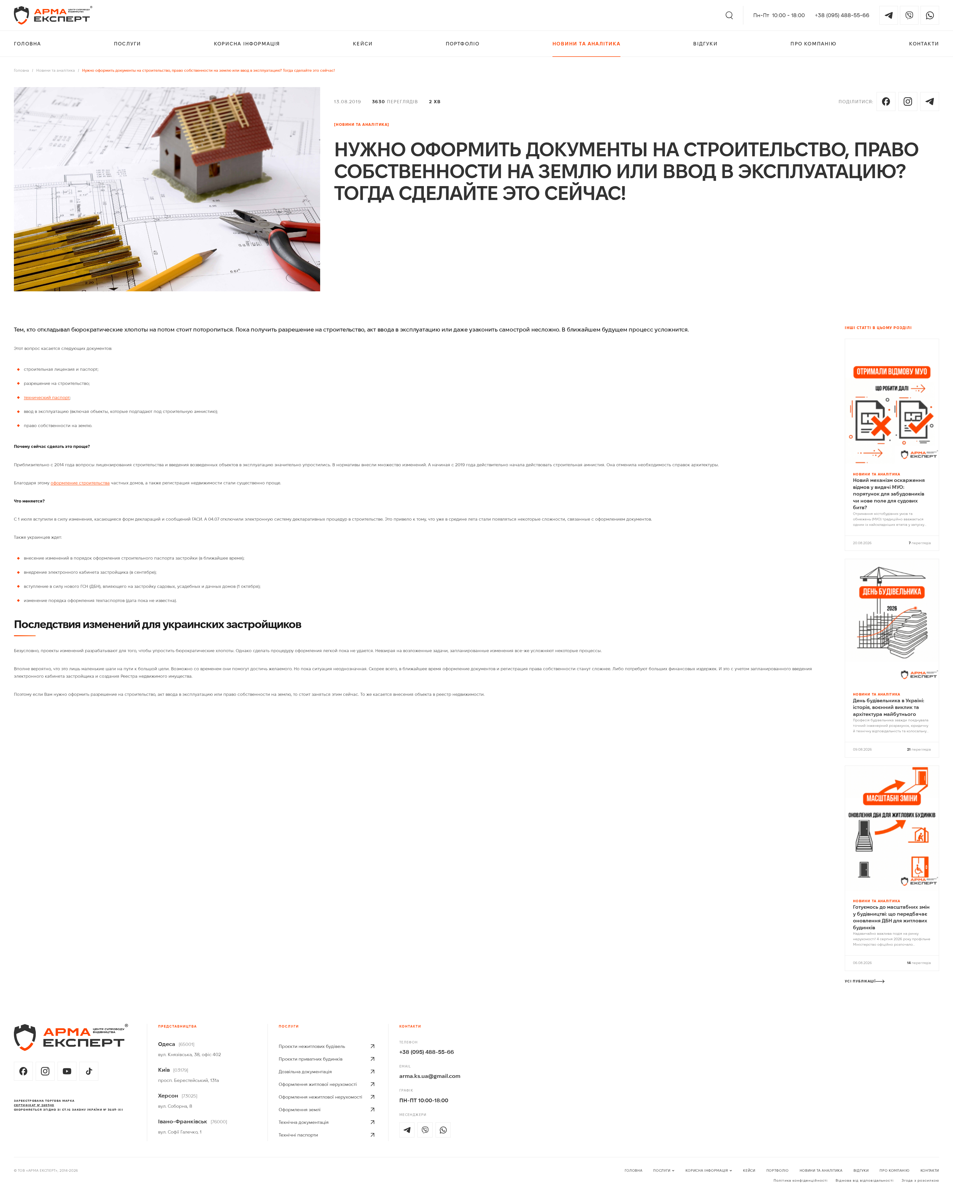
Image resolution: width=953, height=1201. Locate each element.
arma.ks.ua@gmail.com (429, 1076)
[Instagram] (907, 101)
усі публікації (860, 981)
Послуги (127, 43)
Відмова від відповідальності (865, 1180)
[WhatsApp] (929, 15)
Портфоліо (463, 43)
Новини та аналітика (586, 43)
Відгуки (705, 43)
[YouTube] (67, 1071)
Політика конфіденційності (801, 1180)
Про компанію (813, 43)
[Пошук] (729, 15)
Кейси (363, 43)
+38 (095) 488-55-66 (842, 15)
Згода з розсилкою (920, 1180)
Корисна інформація (247, 43)
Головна (27, 43)
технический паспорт (47, 397)
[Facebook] (886, 101)
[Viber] (909, 15)
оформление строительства (80, 483)
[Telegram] (888, 15)
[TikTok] (88, 1071)
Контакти (924, 43)
